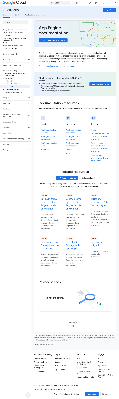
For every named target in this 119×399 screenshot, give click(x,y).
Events (100, 362)
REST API (69, 150)
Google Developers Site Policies (96, 338)
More (35, 3)
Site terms (57, 385)
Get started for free (100, 84)
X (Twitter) (102, 366)
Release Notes (60, 366)
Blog (99, 358)
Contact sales (39, 371)
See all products (40, 358)
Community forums (62, 358)
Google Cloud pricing (41, 362)
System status (60, 369)
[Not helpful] (77, 326)
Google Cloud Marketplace (39, 367)
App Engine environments (35, 15)
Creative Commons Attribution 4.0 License (97, 335)
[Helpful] (73, 326)
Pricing (93, 130)
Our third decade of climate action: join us (50, 389)
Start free (109, 10)
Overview (7, 15)
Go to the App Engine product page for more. (57, 66)
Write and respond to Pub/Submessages (99, 202)
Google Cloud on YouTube (104, 370)
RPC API (69, 153)
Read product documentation (53, 40)
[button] (14, 54)
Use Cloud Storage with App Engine (73, 245)
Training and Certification (86, 377)
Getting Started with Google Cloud (84, 363)
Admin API (45, 150)
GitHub (79, 358)
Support (58, 362)
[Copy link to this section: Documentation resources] (82, 103)
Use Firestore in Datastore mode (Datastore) (50, 245)
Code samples (87, 178)
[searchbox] (15, 22)
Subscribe (92, 394)
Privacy (49, 385)
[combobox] (61, 3)
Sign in (113, 3)
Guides (18, 15)
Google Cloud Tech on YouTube (106, 376)
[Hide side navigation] (28, 394)
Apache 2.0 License (65, 338)
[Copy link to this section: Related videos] (64, 282)
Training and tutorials (68, 178)
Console (82, 3)
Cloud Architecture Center (83, 372)
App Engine (13, 9)
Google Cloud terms (71, 385)
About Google (39, 385)
